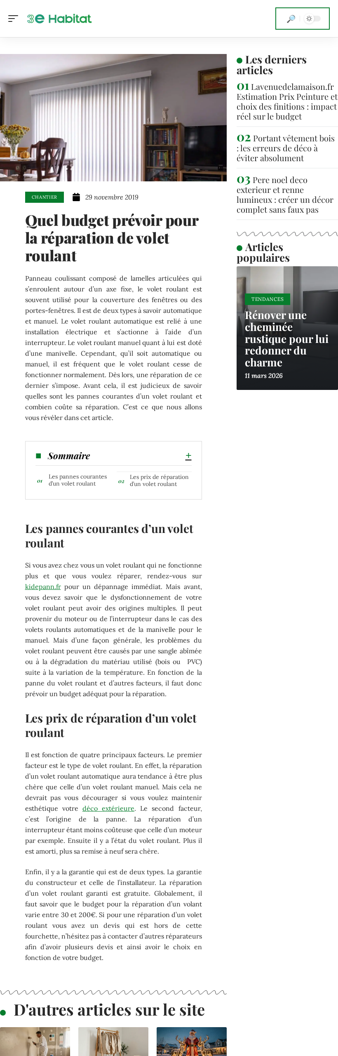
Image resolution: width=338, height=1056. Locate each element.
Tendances (267, 299)
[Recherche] (291, 19)
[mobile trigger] (15, 18)
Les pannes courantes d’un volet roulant (78, 480)
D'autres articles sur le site (109, 1009)
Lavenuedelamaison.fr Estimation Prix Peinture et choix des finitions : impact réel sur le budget (287, 101)
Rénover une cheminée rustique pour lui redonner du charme (287, 338)
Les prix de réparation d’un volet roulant (159, 480)
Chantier (45, 197)
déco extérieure (108, 808)
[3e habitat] (59, 18)
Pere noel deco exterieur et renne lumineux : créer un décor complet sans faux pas (285, 194)
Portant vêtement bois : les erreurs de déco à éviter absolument (286, 147)
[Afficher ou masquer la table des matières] (141, 455)
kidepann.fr (43, 586)
